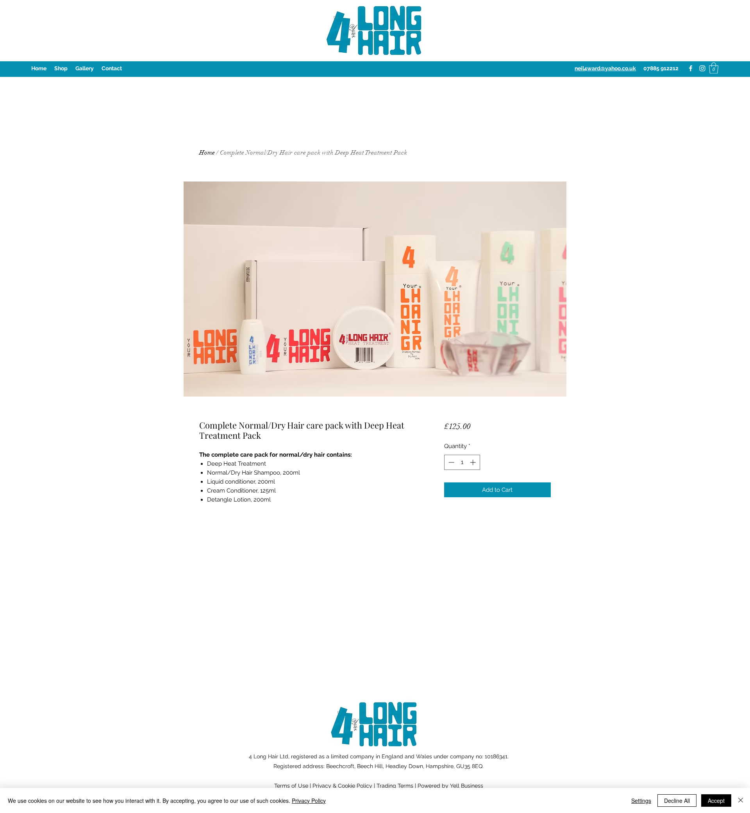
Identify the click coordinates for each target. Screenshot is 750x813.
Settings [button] (641, 800)
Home (207, 153)
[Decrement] (450, 462)
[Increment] (473, 462)
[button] (713, 68)
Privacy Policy (309, 800)
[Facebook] (691, 68)
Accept (716, 800)
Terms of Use (291, 786)
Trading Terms (395, 786)
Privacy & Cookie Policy (342, 786)
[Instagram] (702, 68)
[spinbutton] (461, 462)
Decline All (677, 800)
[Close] (740, 800)
